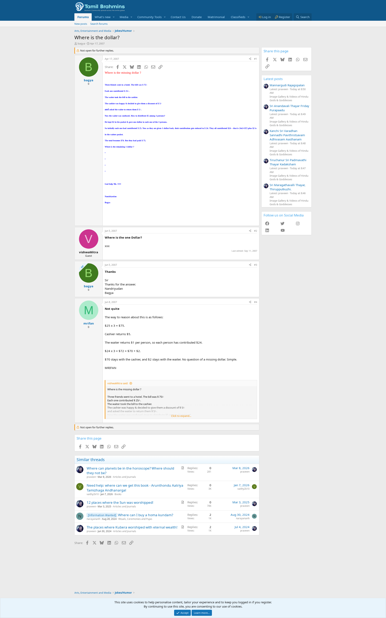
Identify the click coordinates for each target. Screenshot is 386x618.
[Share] (250, 59)
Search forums (99, 24)
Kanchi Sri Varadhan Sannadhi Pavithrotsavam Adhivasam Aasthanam (287, 135)
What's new (103, 17)
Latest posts (273, 78)
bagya (81, 43)
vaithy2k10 (93, 494)
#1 (255, 59)
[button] (114, 17)
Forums (83, 17)
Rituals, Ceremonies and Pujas (135, 519)
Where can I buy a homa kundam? (145, 515)
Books (118, 494)
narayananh (93, 519)
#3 (255, 265)
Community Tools (149, 17)
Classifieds (238, 17)
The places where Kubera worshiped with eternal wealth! (132, 527)
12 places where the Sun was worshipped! (120, 502)
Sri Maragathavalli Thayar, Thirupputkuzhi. (287, 187)
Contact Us (178, 17)
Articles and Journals (124, 477)
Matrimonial (216, 17)
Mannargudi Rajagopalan (287, 85)
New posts (80, 24)
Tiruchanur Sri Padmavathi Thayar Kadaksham (288, 162)
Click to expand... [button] (181, 416)
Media (124, 17)
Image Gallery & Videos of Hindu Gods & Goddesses (289, 98)
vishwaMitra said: (117, 383)
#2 (255, 231)
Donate (197, 17)
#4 (255, 302)
